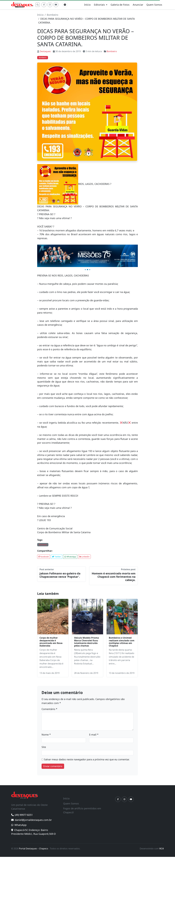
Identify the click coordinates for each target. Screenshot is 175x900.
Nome (46, 735)
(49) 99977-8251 (24, 815)
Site (44, 747)
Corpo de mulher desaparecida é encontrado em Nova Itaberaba (51, 642)
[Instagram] (49, 4)
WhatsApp (71, 557)
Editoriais (99, 4)
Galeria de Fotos (120, 4)
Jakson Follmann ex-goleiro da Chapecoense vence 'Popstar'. (60, 575)
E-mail (93, 735)
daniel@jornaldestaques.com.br (33, 820)
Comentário (49, 709)
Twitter (57, 557)
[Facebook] (43, 4)
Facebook (44, 557)
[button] (85, 270)
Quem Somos (154, 4)
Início (87, 4)
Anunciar (138, 4)
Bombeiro (52, 14)
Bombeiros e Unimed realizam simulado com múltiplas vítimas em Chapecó (121, 642)
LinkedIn (85, 557)
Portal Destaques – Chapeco (34, 848)
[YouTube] (55, 4)
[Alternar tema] (65, 4)
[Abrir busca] (37, 5)
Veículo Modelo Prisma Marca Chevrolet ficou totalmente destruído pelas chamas (86, 642)
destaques (43, 545)
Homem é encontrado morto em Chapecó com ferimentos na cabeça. (113, 577)
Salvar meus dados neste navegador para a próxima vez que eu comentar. (86, 759)
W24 (161, 848)
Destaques (45, 51)
